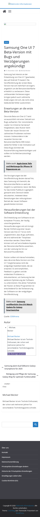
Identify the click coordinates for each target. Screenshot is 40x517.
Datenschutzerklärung (10, 462)
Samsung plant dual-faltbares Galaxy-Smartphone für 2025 (20, 367)
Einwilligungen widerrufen (12, 476)
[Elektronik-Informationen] (4, 11)
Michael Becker (25, 71)
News (6, 42)
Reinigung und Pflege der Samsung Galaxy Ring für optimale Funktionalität (19, 375)
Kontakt (5, 452)
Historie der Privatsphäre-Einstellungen (17, 471)
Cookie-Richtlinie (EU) (10, 481)
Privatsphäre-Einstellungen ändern (15, 466)
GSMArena (14, 316)
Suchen (35, 424)
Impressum (6, 457)
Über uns (5, 448)
